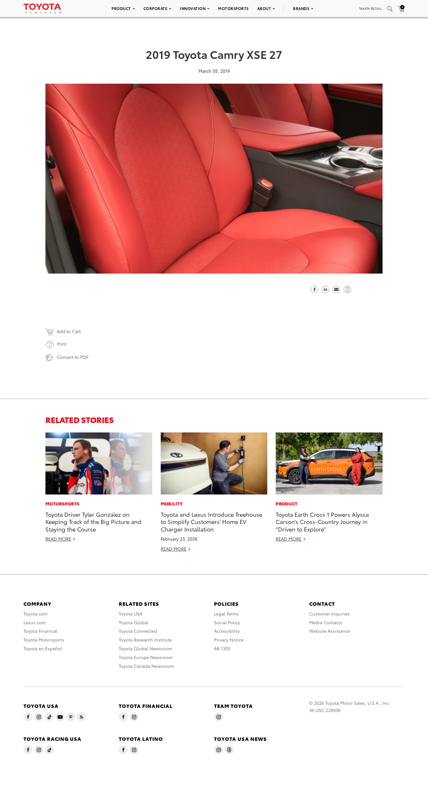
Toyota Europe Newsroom (146, 657)
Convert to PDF (72, 357)
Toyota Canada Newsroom (146, 666)
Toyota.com (35, 613)
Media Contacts (325, 622)
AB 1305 (222, 648)
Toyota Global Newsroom (145, 648)
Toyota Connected (138, 631)
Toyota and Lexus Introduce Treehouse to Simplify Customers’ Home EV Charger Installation (211, 521)
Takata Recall (370, 8)
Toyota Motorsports (43, 639)
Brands (301, 8)
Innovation (193, 8)
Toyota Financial (40, 631)
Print (61, 344)
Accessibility (227, 631)
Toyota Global (133, 622)
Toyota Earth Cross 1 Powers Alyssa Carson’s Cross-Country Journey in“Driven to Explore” (322, 521)
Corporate (156, 8)
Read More (58, 539)
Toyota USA (130, 613)
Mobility (172, 503)
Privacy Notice (228, 639)
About (264, 8)
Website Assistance (329, 631)
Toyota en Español (42, 648)
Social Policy (227, 622)
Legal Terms (226, 613)
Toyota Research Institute (145, 639)
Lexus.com (34, 622)
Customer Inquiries (329, 613)
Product (121, 8)
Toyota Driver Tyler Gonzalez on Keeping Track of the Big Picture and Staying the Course (93, 521)
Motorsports (233, 8)
